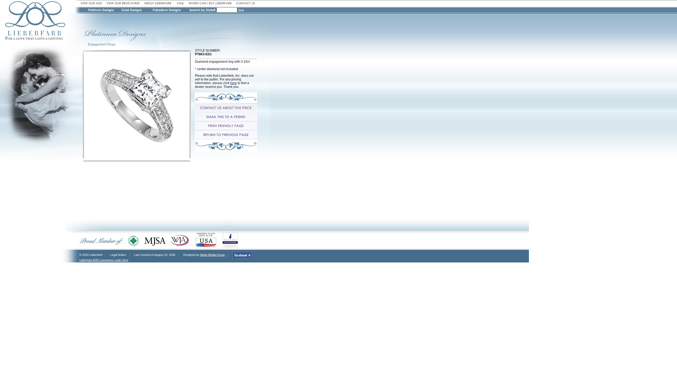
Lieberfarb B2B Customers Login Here (103, 260)
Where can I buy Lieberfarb (210, 3)
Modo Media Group (212, 254)
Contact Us (245, 3)
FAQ (180, 3)
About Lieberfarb (158, 3)
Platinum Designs (102, 10)
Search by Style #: (203, 10)
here (233, 83)
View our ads (92, 3)
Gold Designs (132, 10)
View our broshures (123, 3)
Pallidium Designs (166, 10)
